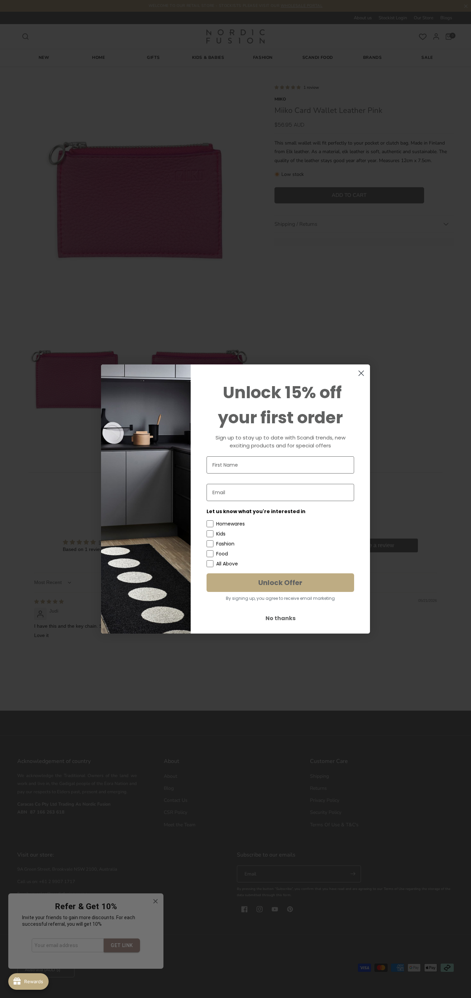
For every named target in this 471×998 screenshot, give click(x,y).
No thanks (280, 618)
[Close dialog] (361, 373)
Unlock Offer (280, 582)
